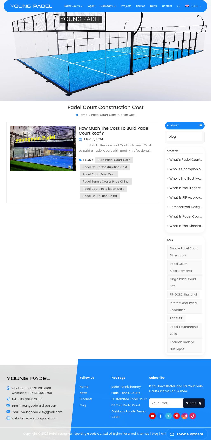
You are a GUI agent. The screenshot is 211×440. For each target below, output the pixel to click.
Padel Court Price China (100, 196)
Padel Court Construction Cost (105, 167)
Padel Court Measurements (181, 267)
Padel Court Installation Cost (103, 189)
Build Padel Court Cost (114, 160)
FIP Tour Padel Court (125, 405)
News (153, 6)
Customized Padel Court (129, 399)
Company (107, 6)
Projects (126, 6)
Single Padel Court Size (183, 282)
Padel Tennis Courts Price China (106, 181)
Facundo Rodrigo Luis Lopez (182, 345)
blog (172, 136)
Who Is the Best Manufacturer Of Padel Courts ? (186, 178)
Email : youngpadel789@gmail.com (37, 412)
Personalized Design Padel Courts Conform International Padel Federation (186, 207)
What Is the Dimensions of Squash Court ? (186, 225)
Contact (167, 6)
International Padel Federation (183, 306)
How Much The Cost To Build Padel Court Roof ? (114, 131)
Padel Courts (72, 6)
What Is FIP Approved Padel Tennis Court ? (186, 197)
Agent (91, 6)
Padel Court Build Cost (99, 174)
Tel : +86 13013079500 (27, 399)
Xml (163, 434)
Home (83, 115)
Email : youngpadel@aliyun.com (34, 406)
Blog (83, 405)
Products (86, 399)
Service (140, 6)
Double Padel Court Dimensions (184, 251)
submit (191, 403)
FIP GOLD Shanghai (183, 294)
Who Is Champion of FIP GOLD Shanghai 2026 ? (186, 169)
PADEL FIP (176, 318)
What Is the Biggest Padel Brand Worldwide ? (186, 188)
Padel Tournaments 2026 (184, 330)
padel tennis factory (126, 387)
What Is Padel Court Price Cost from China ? (186, 216)
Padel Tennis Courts (125, 393)
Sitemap (143, 434)
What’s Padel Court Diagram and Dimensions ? (186, 159)
